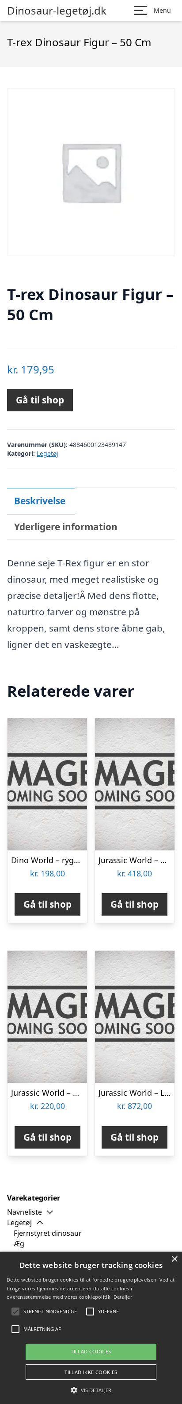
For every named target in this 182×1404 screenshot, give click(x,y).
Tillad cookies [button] (91, 1351)
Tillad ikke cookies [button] (91, 1372)
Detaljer (123, 1296)
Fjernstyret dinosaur (48, 1233)
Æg (19, 1244)
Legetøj (47, 453)
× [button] (174, 1259)
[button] (91, 1390)
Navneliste (24, 1212)
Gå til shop (40, 400)
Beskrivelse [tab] (39, 501)
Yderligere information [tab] (66, 527)
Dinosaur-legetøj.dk (56, 11)
